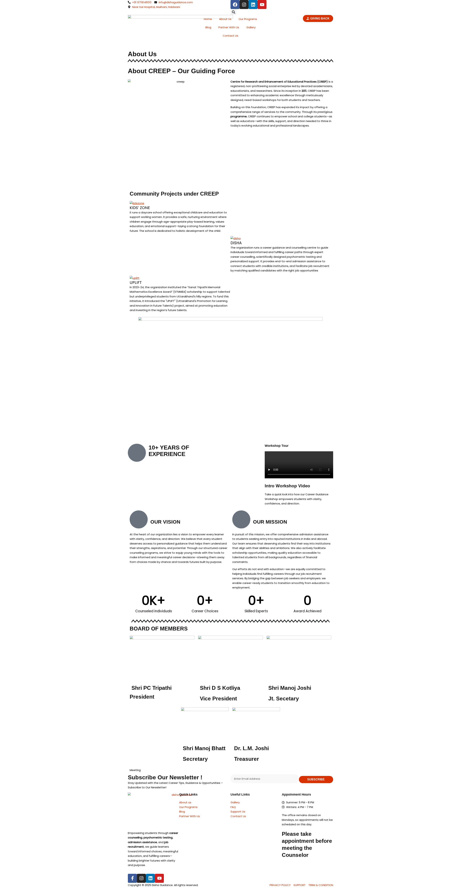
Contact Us (230, 35)
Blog (208, 27)
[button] (233, 12)
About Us (225, 19)
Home (208, 19)
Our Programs (248, 19)
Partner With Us (228, 27)
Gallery (251, 27)
